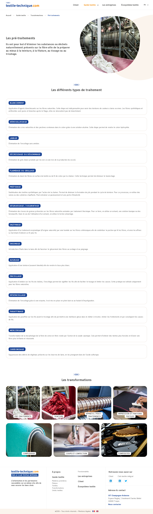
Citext (76, 5)
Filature (54, 483)
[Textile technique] (22, 5)
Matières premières (59, 481)
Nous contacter (114, 504)
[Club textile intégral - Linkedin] (120, 481)
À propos (56, 472)
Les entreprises (109, 5)
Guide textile (90, 5)
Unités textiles (57, 490)
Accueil (8, 15)
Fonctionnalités (83, 471)
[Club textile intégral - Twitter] (126, 481)
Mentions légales (84, 511)
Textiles (55, 485)
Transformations (37, 15)
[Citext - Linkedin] (111, 481)
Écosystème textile (130, 5)
